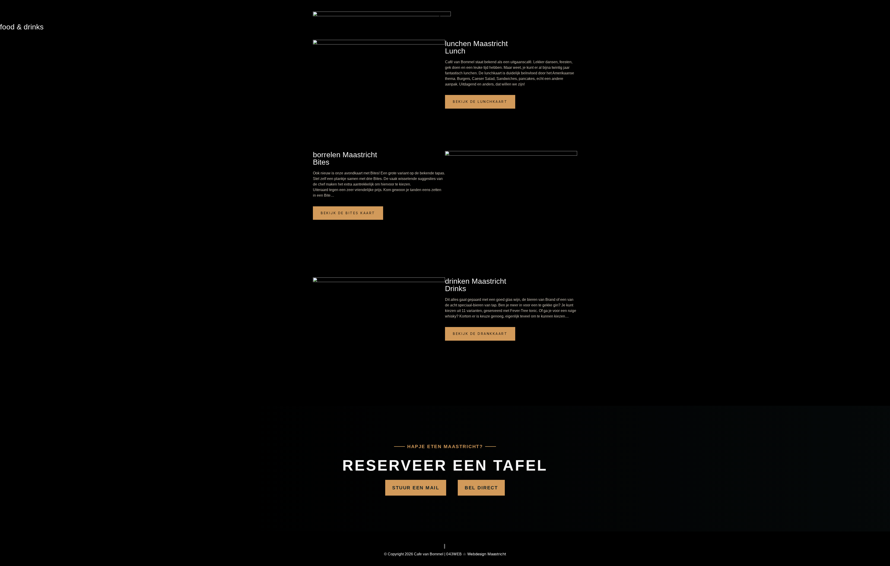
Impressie (472, 5)
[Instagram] (533, 14)
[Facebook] (533, 9)
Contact (444, 17)
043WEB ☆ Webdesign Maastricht (476, 554)
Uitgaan (433, 5)
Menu (452, 5)
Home (415, 5)
